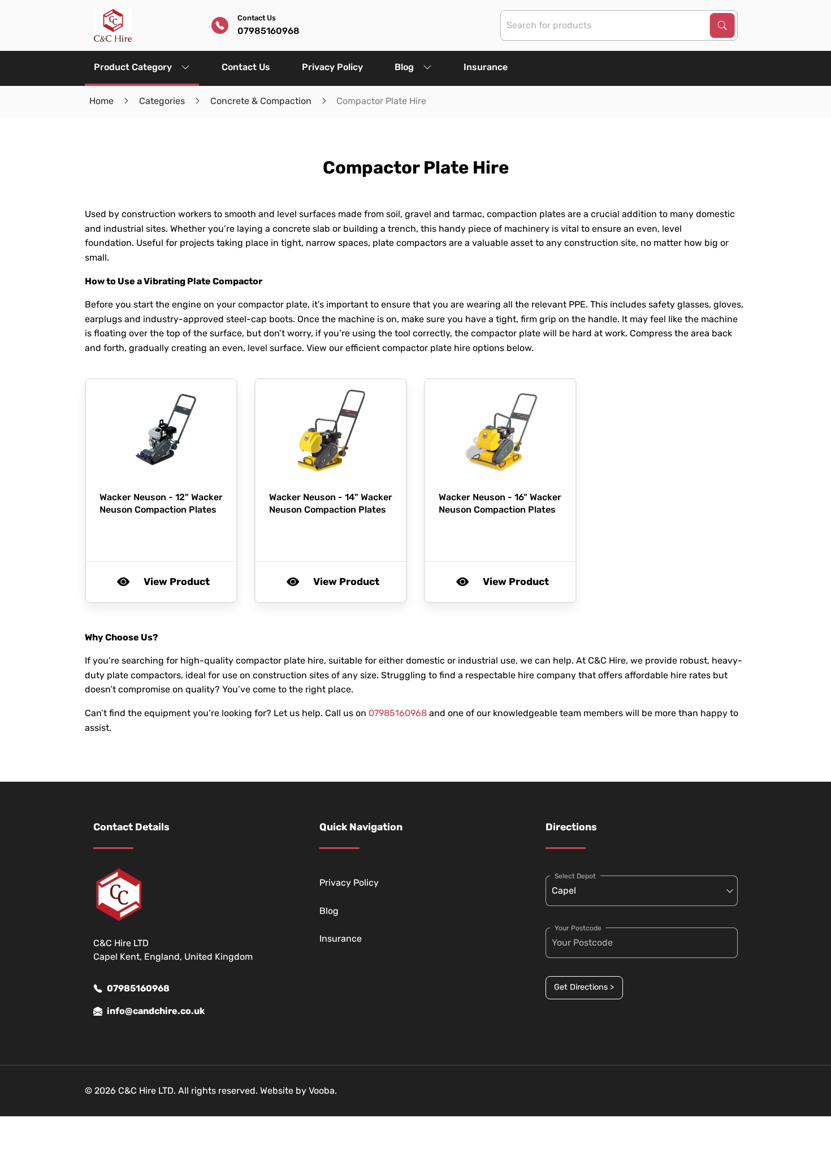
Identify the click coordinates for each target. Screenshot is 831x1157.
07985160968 (398, 713)
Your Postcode (578, 928)
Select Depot (575, 876)
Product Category (133, 67)
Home (101, 101)
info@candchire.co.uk (156, 1011)
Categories (162, 101)
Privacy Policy (332, 67)
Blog (404, 67)
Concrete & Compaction (260, 101)
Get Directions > (584, 987)
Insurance (486, 67)
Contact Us (246, 67)
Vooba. (323, 1090)
